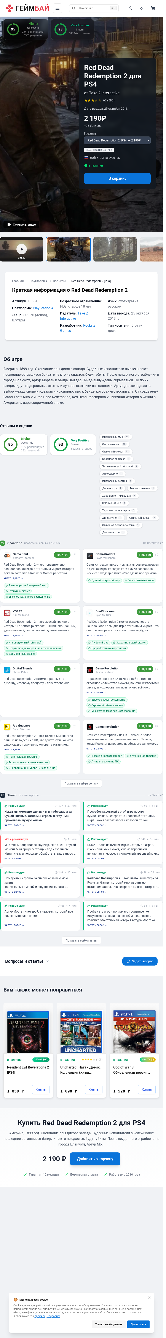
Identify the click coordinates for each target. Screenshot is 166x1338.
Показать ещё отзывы (81, 940)
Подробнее (53, 1316)
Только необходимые (108, 1324)
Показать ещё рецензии (81, 783)
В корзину (117, 178)
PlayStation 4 (38, 281)
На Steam (153, 795)
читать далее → (13, 578)
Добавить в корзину (95, 1159)
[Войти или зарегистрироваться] (130, 8)
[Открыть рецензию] (74, 554)
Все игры (59, 281)
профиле (40, 1316)
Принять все (138, 1324)
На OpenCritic (151, 543)
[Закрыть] (149, 1297)
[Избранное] (141, 8)
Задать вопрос (142, 961)
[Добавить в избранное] (46, 1006)
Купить (41, 1089)
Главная (18, 281)
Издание (90, 133)
